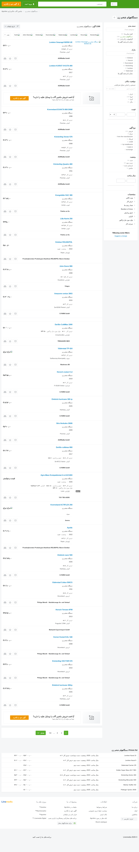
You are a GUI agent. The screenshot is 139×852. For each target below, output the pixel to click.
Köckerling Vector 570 (63, 137)
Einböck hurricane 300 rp (62, 399)
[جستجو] (104, 4)
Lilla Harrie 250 (66, 219)
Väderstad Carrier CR (128, 765)
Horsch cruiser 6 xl (64, 372)
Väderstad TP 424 (65, 348)
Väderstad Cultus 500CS (62, 582)
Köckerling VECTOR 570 (62, 661)
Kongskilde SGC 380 (63, 195)
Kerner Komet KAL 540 (62, 637)
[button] (10, 58)
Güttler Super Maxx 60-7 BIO (126, 770)
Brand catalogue (101, 822)
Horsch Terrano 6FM (64, 610)
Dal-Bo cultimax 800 (64, 447)
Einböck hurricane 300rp (62, 685)
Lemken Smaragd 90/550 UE (60, 42)
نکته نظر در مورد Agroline (98, 818)
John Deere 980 (66, 266)
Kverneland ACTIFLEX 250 (61, 505)
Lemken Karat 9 (130, 760)
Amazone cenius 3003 (63, 293)
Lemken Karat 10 (130, 755)
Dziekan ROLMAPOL (63, 242)
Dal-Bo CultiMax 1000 (63, 324)
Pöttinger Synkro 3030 (128, 790)
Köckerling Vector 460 (128, 775)
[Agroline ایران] (128, 4)
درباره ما (134, 807)
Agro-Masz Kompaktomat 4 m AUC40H (56, 475)
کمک (135, 811)
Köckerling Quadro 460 (62, 164)
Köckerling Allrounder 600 (127, 780)
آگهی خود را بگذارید (19, 98)
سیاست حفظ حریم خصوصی (98, 811)
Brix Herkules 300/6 (64, 423)
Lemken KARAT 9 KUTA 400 (60, 66)
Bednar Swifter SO (129, 785)
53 (50, 733)
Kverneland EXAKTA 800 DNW (59, 109)
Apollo (69, 528)
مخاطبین (134, 814)
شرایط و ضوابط (102, 807)
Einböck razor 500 (65, 555)
